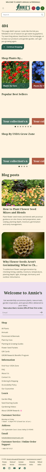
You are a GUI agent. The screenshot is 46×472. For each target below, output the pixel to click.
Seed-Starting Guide (10, 403)
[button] (3, 8)
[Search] (42, 15)
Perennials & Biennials (11, 336)
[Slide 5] (25, 126)
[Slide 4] (23, 126)
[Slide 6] (28, 126)
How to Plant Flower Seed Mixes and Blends (19, 210)
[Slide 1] (15, 126)
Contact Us (6, 377)
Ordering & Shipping (10, 381)
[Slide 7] (30, 126)
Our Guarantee (8, 389)
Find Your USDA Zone (10, 366)
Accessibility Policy (9, 385)
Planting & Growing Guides (12, 344)
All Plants (5, 328)
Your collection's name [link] (15, 121)
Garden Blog (7, 399)
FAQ (3, 369)
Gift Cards (6, 351)
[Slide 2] (18, 126)
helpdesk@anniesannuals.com (13, 438)
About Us (5, 373)
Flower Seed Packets (10, 347)
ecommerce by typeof (34, 459)
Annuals (5, 332)
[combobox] (23, 15)
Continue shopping (14, 47)
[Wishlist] (33, 8)
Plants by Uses (10, 85)
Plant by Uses (7, 340)
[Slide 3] (20, 126)
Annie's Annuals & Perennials (16, 459)
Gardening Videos (9, 407)
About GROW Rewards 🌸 (12, 410)
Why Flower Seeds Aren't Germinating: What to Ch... (20, 263)
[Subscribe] (41, 312)
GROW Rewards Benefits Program (15, 355)
